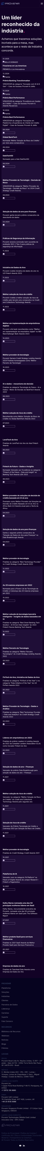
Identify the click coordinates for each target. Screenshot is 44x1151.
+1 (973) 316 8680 (9, 1090)
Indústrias (6, 996)
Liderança (6, 1009)
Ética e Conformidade (23, 1135)
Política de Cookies (28, 1133)
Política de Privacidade (10, 1133)
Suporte (5, 1017)
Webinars (5, 1036)
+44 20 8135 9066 (9, 1102)
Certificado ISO (7, 1135)
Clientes (5, 1000)
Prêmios (5, 1048)
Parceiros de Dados (10, 1005)
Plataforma (6, 988)
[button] (42, 3)
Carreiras (5, 1013)
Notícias (5, 1040)
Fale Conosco (7, 1021)
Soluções (5, 992)
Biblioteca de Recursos (11, 1031)
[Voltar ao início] (10, 3)
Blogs (4, 1044)
